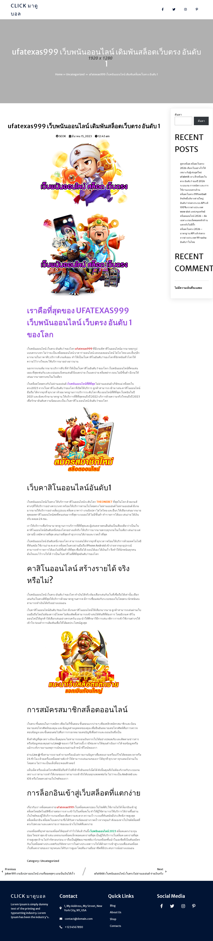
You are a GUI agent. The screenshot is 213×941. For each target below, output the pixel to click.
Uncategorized (75, 74)
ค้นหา (178, 114)
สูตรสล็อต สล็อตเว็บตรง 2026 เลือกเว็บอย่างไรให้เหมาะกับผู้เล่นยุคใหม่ (193, 168)
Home (59, 74)
